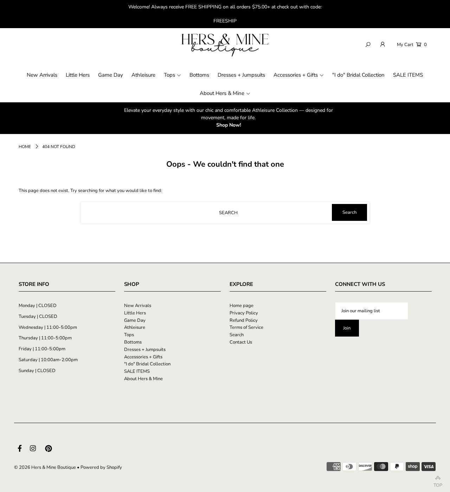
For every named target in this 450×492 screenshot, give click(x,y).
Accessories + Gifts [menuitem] (296, 74)
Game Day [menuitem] (110, 74)
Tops (129, 335)
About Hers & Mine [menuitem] (222, 93)
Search (237, 335)
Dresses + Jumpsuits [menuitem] (241, 74)
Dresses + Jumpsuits (145, 349)
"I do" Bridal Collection (147, 364)
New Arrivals (137, 305)
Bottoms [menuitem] (199, 74)
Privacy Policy (244, 313)
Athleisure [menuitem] (143, 74)
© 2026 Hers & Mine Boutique (45, 467)
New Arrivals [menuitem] (42, 74)
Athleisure (134, 327)
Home (25, 146)
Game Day (135, 320)
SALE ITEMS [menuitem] (408, 74)
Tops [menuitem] (169, 74)
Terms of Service (246, 327)
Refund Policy (244, 320)
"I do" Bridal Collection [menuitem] (358, 74)
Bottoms (133, 342)
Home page (241, 305)
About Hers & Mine (143, 379)
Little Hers (135, 313)
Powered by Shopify (101, 467)
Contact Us (241, 342)
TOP (437, 483)
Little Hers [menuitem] (78, 74)
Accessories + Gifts (143, 357)
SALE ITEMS (137, 371)
